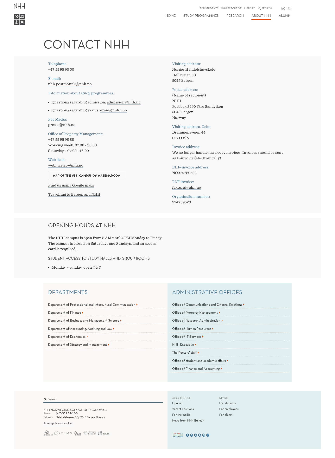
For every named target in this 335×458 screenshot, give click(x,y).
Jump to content (12, 2)
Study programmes (201, 15)
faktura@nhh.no (186, 187)
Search (154, 398)
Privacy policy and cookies (58, 423)
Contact (177, 403)
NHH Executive (231, 8)
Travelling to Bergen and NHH (74, 194)
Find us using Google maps (71, 185)
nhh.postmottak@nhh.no (70, 84)
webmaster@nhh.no (65, 165)
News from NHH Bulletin (188, 420)
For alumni (226, 414)
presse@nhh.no (61, 125)
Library (249, 8)
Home (171, 15)
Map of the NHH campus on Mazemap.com (86, 175)
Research (235, 15)
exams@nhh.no (113, 110)
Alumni (285, 15)
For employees (229, 409)
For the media (181, 414)
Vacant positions (183, 409)
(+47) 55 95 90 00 (67, 413)
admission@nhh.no (124, 102)
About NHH (261, 15)
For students (208, 8)
